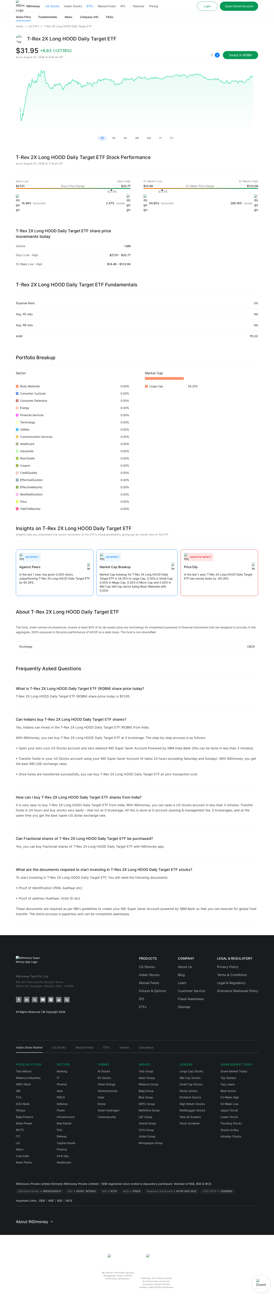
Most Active (228, 1091)
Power (61, 1110)
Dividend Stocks (190, 1097)
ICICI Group (146, 1130)
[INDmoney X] (35, 999)
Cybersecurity (107, 1117)
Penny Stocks (189, 1091)
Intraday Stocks (230, 1136)
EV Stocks (104, 1078)
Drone (102, 1104)
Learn (182, 983)
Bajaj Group (146, 1091)
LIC (18, 1143)
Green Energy (107, 1084)
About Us (185, 967)
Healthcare (64, 1162)
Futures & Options (152, 991)
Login (207, 6)
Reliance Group (148, 1084)
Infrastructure (66, 1117)
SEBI (42, 1200)
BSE (59, 1200)
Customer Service (191, 991)
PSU (59, 1130)
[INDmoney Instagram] (51, 999)
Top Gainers (228, 1078)
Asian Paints (24, 1162)
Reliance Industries (28, 1078)
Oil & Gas (63, 1156)
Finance (62, 1149)
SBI (18, 1091)
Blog (181, 975)
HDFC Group (147, 1104)
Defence (62, 1104)
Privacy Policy (227, 967)
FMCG (61, 1097)
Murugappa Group (151, 1143)
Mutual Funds (107, 6)
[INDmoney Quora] (67, 999)
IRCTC (20, 1130)
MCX (69, 1200)
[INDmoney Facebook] (18, 999)
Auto (60, 1091)
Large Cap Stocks (191, 1071)
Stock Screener (190, 1123)
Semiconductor (108, 1091)
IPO (122, 6)
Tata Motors (23, 1071)
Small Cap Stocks (191, 1084)
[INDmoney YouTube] (43, 999)
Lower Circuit (229, 1117)
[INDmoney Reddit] (59, 999)
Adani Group (147, 1078)
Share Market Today (233, 1071)
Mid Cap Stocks (190, 1078)
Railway (62, 1136)
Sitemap (184, 1007)
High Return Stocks (192, 1104)
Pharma (62, 1084)
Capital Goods (66, 1143)
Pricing (153, 6)
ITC (18, 1136)
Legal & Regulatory (231, 983)
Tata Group (146, 1071)
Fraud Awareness (191, 999)
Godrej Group (147, 1123)
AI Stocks (104, 1071)
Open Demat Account (239, 6)
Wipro (19, 1149)
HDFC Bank (23, 1084)
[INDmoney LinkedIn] (26, 999)
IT (58, 1078)
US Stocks (52, 6)
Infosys (20, 1110)
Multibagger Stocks (192, 1110)
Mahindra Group (149, 1110)
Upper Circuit (229, 1110)
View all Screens (190, 1117)
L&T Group (145, 1117)
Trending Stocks (231, 1123)
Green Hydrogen (108, 1110)
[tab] (29, 1049)
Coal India (22, 1156)
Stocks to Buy (229, 1130)
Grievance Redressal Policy (237, 991)
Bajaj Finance (24, 1117)
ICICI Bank (23, 1104)
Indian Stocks (73, 6)
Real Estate (64, 1123)
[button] (215, 55)
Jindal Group (147, 1136)
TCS (18, 1097)
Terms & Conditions (232, 975)
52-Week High (229, 1097)
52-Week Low (229, 1104)
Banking (62, 1071)
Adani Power (24, 1123)
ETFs (90, 6)
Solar (101, 1097)
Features (138, 6)
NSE (51, 1200)
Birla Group (146, 1097)
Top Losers (227, 1084)
